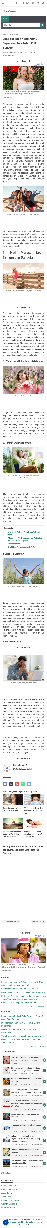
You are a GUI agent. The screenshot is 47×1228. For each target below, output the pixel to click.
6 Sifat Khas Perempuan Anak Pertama (22, 547)
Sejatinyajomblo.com (10, 1200)
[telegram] (29, 784)
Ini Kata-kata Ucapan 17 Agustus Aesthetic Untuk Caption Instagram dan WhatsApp (26, 1103)
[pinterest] (17, 784)
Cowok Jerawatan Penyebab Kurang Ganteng (21, 1036)
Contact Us (39, 1220)
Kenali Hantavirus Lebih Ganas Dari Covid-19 (21, 989)
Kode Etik (20, 1222)
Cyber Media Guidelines (32, 1222)
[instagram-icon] (22, 3)
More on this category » (38, 1006)
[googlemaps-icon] (33, 3)
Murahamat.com (8, 1207)
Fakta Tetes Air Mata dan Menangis (25, 1057)
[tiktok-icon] (43, 3)
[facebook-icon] (17, 3)
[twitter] (11, 784)
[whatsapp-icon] (28, 3)
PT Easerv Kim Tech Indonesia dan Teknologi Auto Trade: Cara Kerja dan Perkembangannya (24, 540)
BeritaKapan (13, 1220)
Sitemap (13, 1222)
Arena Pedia (6, 1196)
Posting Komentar (9, 56)
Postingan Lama (38, 921)
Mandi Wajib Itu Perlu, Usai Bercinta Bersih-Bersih (23, 992)
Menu (5, 19)
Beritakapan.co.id (9, 1189)
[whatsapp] (23, 784)
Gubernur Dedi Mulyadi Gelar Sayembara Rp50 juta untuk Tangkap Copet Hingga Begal (25, 1138)
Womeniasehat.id (9, 1204)
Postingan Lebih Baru (11, 921)
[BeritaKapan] (8, 11)
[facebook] (5, 784)
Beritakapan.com (8, 1186)
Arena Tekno (6, 1193)
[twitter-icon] (38, 3)
